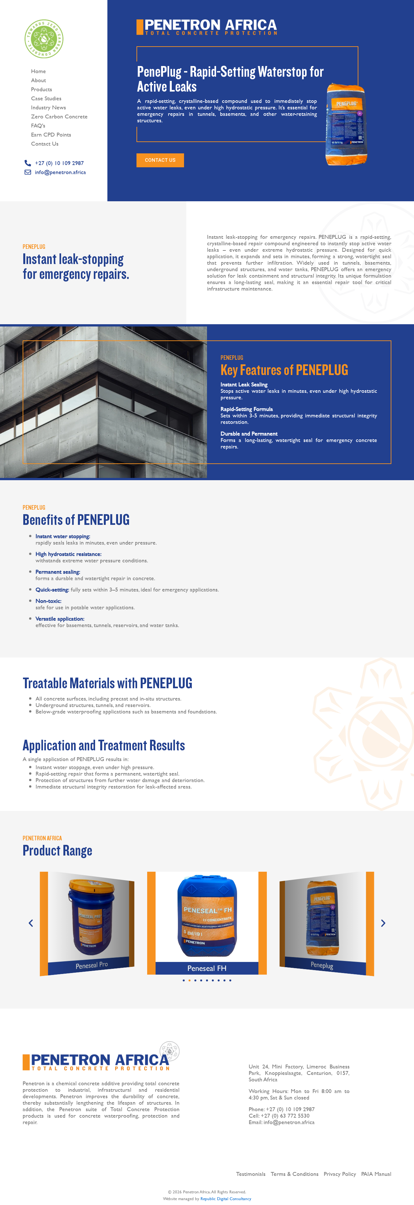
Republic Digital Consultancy (226, 1198)
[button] (31, 923)
